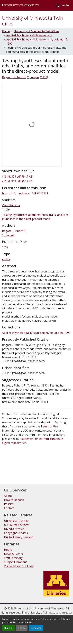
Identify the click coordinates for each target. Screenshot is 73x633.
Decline (22, 627)
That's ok (8, 627)
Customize (36, 627)
